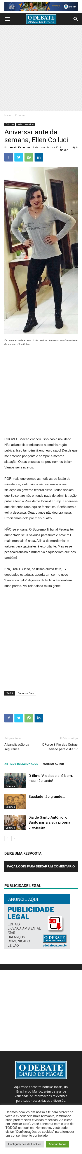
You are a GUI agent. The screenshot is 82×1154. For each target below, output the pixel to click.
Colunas (20, 115)
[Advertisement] (41, 68)
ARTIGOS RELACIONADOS (21, 763)
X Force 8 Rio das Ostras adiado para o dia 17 (60, 747)
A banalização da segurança (16, 747)
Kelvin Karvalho (25, 124)
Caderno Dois (26, 693)
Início (7, 115)
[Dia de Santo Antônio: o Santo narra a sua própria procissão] (15, 822)
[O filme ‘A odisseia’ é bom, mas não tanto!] (15, 780)
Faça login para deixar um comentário (41, 866)
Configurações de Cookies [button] (24, 1144)
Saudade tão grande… (46, 796)
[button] (76, 19)
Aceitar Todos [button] (57, 1144)
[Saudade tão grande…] (15, 801)
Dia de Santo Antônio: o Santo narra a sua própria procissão (49, 822)
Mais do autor (53, 763)
